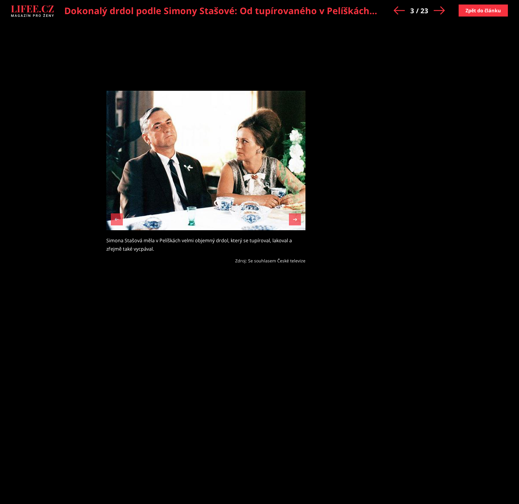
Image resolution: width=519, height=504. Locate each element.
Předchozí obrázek (117, 220)
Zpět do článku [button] (483, 10)
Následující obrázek (295, 218)
